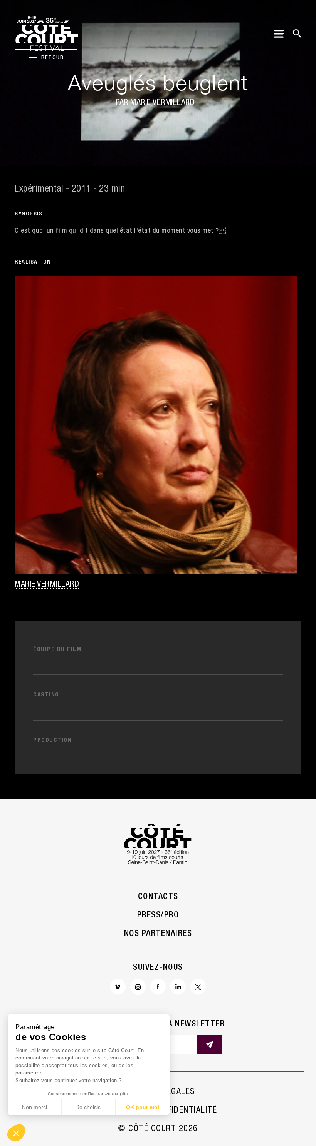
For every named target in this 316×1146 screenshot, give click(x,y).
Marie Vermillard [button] (162, 103)
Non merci (34, 1107)
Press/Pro (158, 915)
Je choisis (89, 1107)
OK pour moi (142, 1107)
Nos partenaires (158, 934)
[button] (16, 1133)
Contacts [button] (158, 897)
